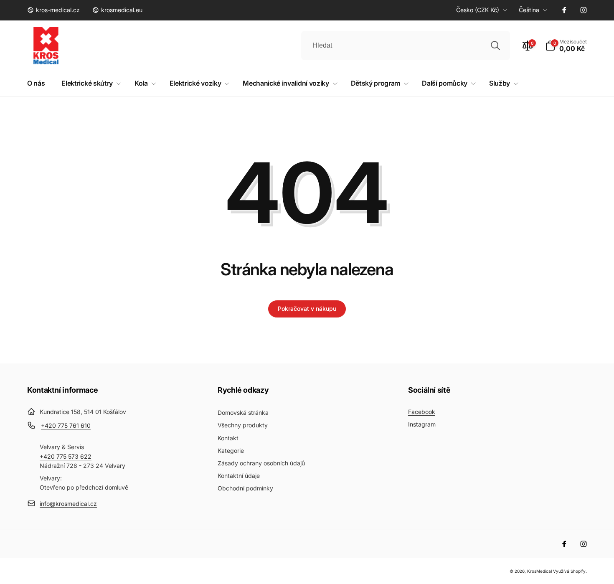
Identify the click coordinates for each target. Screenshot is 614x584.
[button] (566, 45)
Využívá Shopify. (570, 571)
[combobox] (405, 45)
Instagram (422, 424)
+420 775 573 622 (65, 456)
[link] (53, 10)
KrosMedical (539, 571)
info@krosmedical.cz (68, 503)
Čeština (529, 9)
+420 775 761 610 (66, 425)
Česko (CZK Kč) (477, 9)
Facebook (421, 411)
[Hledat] (495, 45)
